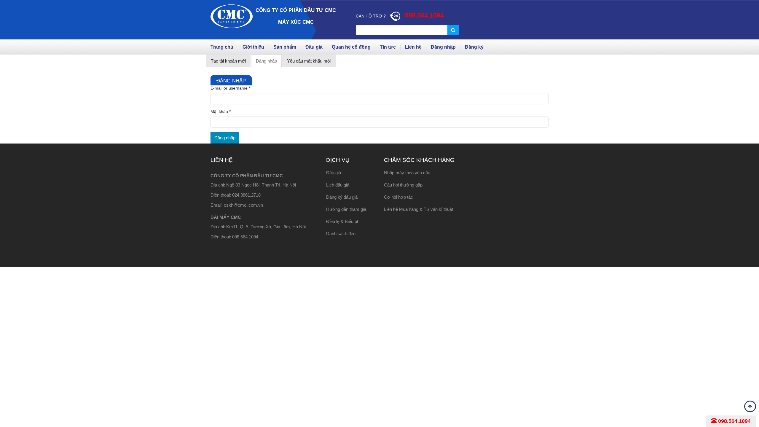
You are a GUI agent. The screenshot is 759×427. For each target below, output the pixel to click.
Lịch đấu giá (337, 184)
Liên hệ (413, 47)
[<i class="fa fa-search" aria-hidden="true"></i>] (453, 30)
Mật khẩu (221, 111)
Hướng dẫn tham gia (346, 209)
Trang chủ (222, 47)
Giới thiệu (253, 47)
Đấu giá (314, 47)
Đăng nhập (443, 47)
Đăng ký (474, 47)
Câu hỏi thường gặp (403, 184)
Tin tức (388, 47)
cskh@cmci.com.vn (243, 205)
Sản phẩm (284, 47)
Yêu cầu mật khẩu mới (309, 60)
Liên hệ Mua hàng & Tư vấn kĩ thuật (418, 209)
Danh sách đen (340, 233)
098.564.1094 (734, 421)
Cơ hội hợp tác (398, 197)
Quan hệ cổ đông (351, 47)
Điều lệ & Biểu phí (343, 221)
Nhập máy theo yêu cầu (407, 172)
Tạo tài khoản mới (228, 60)
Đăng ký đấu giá (342, 197)
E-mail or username (230, 88)
